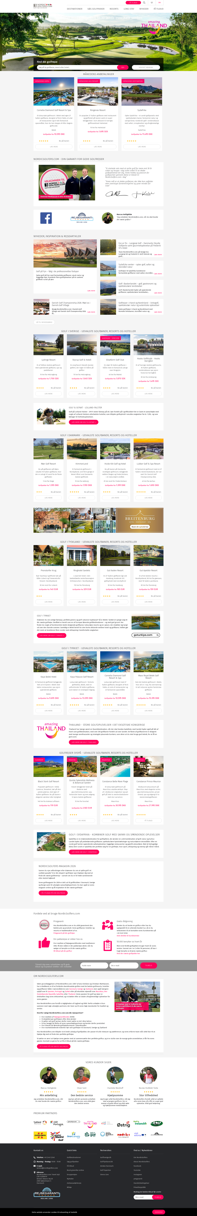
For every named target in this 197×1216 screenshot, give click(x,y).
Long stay (129, 9)
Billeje (69, 1187)
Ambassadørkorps (74, 1183)
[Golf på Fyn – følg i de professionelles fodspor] (65, 253)
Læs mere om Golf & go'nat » (84, 422)
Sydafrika (60, 994)
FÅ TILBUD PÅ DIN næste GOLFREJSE (54, 1046)
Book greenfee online (75, 1170)
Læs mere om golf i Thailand (84, 742)
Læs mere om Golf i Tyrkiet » (52, 635)
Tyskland (89, 989)
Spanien (51, 991)
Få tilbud (133, 3)
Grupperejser (72, 1174)
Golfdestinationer (74, 1157)
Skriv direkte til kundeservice (128, 936)
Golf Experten (105, 1170)
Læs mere (54, 147)
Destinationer (74, 9)
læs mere (48, 394)
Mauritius (99, 991)
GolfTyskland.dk (106, 1162)
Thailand (71, 994)
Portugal (58, 991)
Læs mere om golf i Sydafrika (84, 852)
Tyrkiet (67, 991)
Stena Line (104, 1174)
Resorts (114, 9)
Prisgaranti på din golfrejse (64, 933)
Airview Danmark (106, 1166)
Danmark (73, 989)
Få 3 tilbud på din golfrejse (53, 893)
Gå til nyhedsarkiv (44, 322)
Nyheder (143, 9)
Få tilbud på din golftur (62, 951)
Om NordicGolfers (140, 1157)
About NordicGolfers (142, 1162)
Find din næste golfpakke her (128, 953)
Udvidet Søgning (146, 67)
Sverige (80, 989)
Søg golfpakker (95, 9)
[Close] (194, 1170)
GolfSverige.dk (105, 1157)
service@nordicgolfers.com (47, 1168)
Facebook (137, 1166)
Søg (122, 67)
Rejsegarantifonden (62, 1017)
